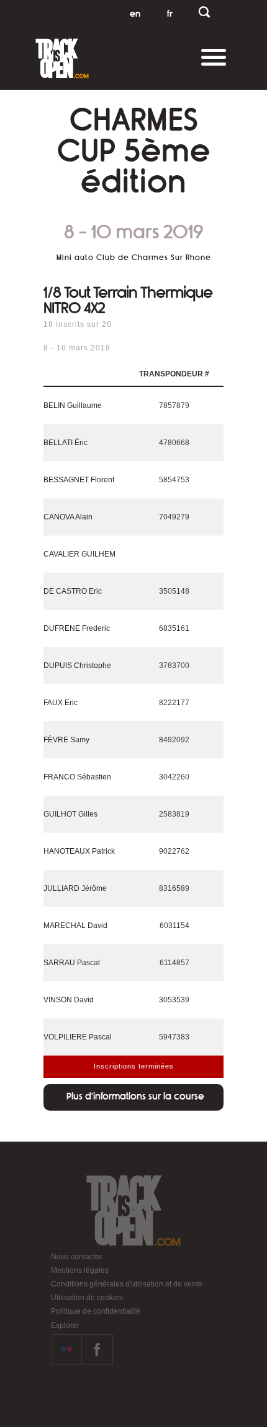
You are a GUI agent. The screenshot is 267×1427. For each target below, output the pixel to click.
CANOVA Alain (68, 517)
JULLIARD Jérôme (75, 888)
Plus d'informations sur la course (135, 1096)
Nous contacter (76, 1256)
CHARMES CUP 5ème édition (133, 151)
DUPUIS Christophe (77, 665)
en (135, 13)
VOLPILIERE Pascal (77, 1037)
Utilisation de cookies (87, 1297)
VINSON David (68, 999)
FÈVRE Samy (66, 739)
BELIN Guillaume (72, 405)
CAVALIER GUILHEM (79, 554)
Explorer (65, 1325)
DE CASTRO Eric (72, 591)
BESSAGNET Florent (78, 479)
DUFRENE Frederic (76, 628)
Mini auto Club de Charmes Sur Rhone (134, 257)
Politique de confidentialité (95, 1311)
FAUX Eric (60, 702)
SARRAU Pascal (71, 962)
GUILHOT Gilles (70, 814)
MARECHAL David (75, 925)
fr (170, 13)
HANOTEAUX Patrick (79, 851)
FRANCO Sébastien (77, 777)
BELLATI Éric (65, 442)
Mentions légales (80, 1270)
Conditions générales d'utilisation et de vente (126, 1284)
